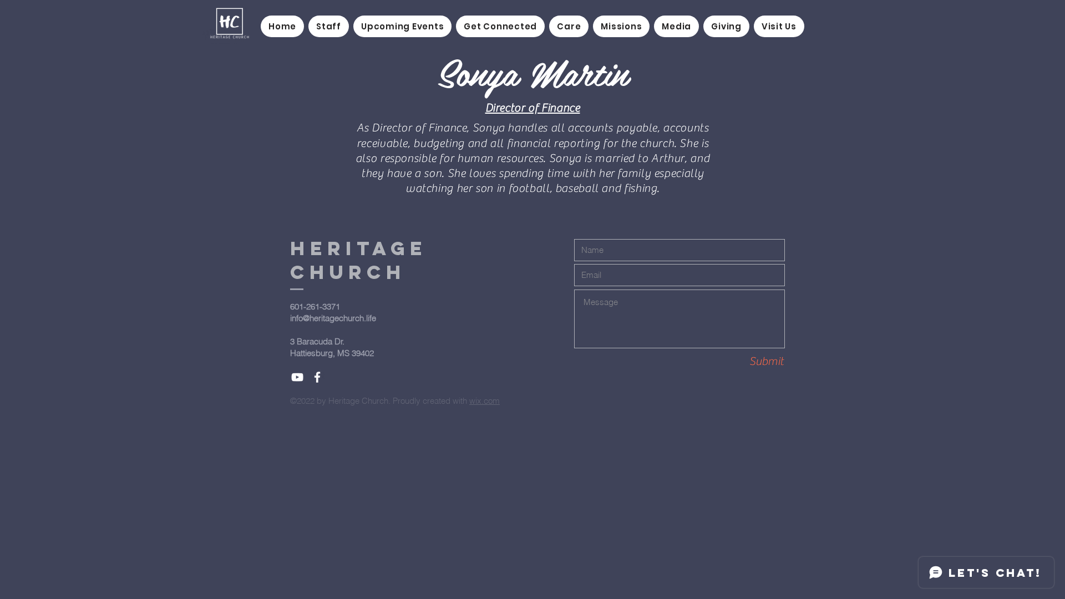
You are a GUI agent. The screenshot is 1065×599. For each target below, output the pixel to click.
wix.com (484, 400)
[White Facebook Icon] (317, 377)
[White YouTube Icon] (297, 377)
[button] (500, 26)
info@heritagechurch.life (333, 318)
